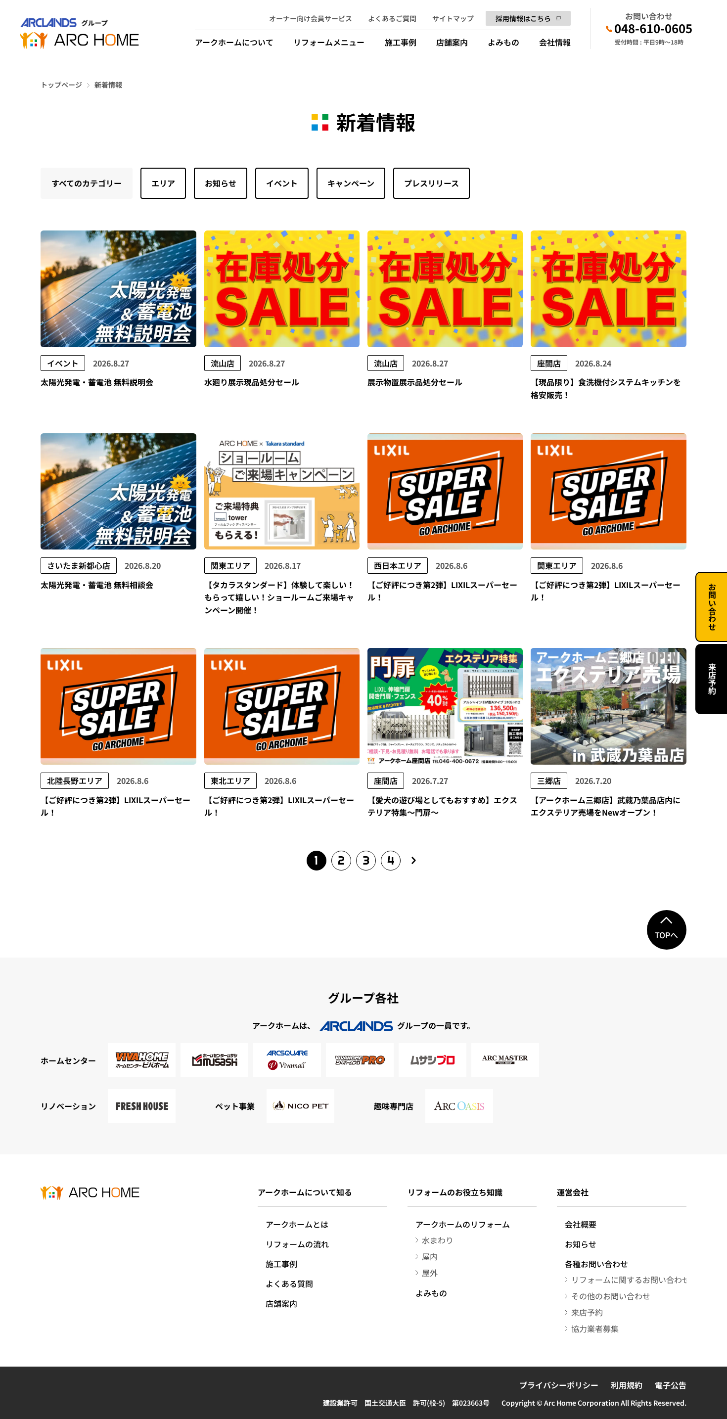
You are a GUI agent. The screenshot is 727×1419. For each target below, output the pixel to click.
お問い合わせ (712, 607)
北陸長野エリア (74, 780)
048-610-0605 (653, 28)
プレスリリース (431, 183)
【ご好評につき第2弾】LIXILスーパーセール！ (442, 591)
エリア (163, 183)
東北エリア (230, 780)
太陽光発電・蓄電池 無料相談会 (97, 585)
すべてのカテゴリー (86, 183)
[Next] (414, 860)
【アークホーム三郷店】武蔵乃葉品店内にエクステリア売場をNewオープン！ (606, 806)
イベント (282, 183)
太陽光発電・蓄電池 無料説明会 (97, 382)
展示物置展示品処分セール (414, 382)
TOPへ (666, 935)
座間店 (549, 363)
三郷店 (549, 780)
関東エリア (230, 565)
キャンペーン (350, 183)
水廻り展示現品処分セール (251, 382)
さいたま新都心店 (78, 565)
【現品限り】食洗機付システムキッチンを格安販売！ (606, 388)
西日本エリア (397, 565)
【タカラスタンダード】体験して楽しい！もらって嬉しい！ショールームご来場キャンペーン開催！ (279, 597)
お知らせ (220, 183)
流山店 (222, 363)
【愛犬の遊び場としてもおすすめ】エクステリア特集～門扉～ (442, 806)
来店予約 (712, 679)
